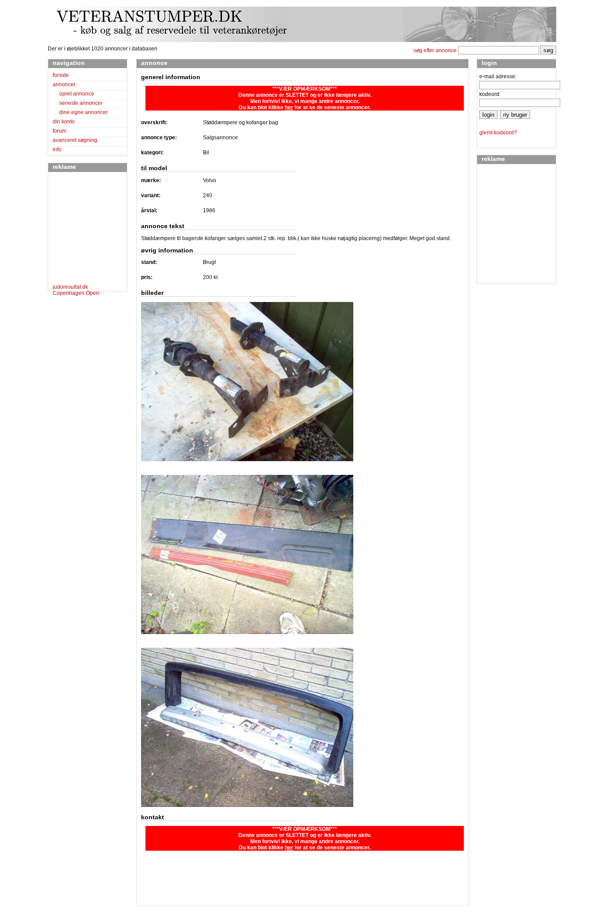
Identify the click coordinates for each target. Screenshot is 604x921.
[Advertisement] (79, 229)
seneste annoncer (81, 103)
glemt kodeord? (498, 133)
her (289, 107)
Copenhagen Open (76, 293)
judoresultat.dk (70, 287)
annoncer (64, 84)
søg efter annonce (435, 50)
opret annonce (76, 94)
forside (61, 75)
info (57, 149)
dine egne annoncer (83, 112)
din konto (64, 121)
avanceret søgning (75, 140)
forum (59, 131)
